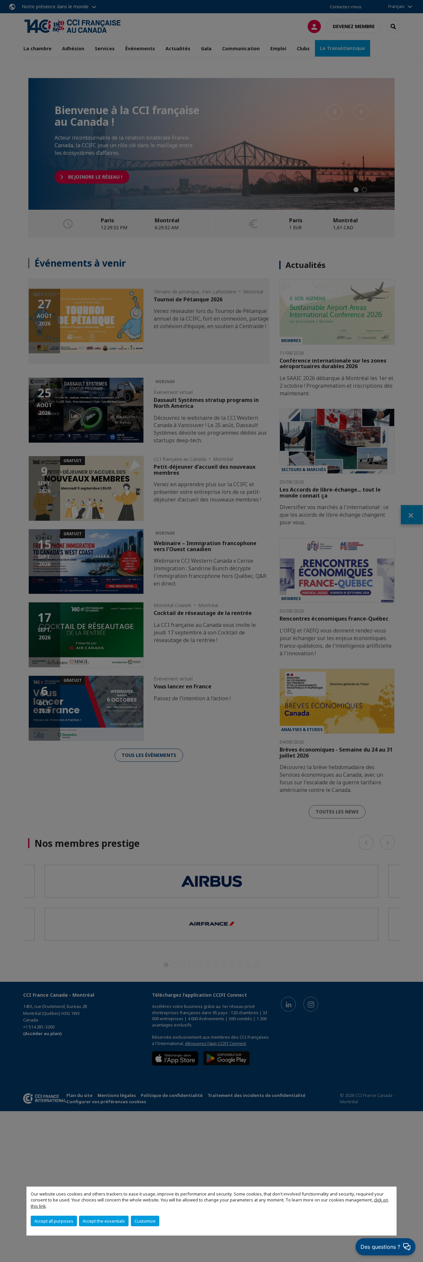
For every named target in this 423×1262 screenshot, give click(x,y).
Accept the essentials (104, 1221)
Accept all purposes (53, 1221)
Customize (145, 1221)
